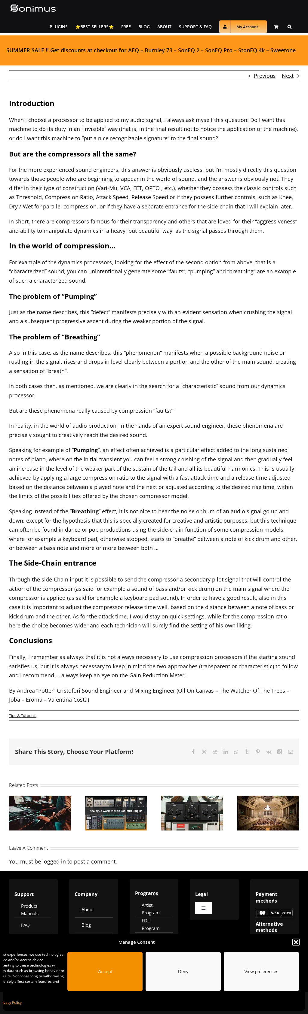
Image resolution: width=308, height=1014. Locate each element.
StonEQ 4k (251, 50)
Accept (105, 971)
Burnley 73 (158, 50)
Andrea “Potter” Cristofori (48, 690)
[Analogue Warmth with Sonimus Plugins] (116, 813)
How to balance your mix (32, 799)
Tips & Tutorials (22, 715)
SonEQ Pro (219, 50)
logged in (54, 861)
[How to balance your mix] (40, 813)
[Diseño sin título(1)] (275, 911)
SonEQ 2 (188, 50)
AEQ (133, 50)
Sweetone (283, 50)
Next (288, 75)
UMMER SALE (26, 50)
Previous (265, 75)
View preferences (261, 971)
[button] (296, 942)
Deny (183, 971)
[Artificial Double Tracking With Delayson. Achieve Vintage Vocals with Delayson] (192, 813)
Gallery (48, 799)
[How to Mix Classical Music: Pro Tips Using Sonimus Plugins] (268, 813)
